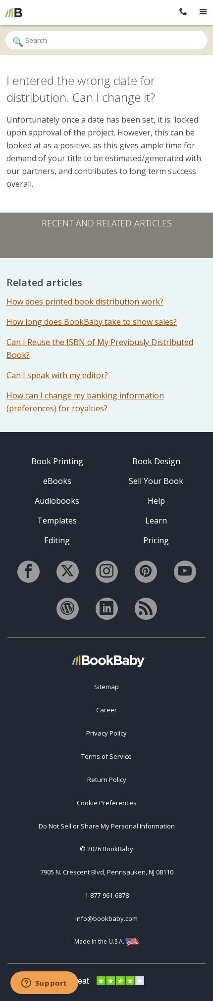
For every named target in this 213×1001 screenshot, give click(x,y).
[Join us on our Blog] (67, 609)
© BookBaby (106, 848)
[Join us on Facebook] (28, 572)
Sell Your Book (156, 481)
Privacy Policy (106, 733)
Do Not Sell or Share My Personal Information (107, 826)
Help (156, 500)
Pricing (156, 540)
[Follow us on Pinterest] (146, 572)
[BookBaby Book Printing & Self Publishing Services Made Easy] (109, 660)
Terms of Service (106, 756)
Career (106, 709)
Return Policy (106, 779)
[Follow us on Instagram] (107, 572)
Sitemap (106, 686)
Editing (57, 540)
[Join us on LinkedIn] (107, 609)
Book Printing (57, 461)
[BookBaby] (13, 12)
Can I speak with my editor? (57, 375)
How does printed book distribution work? (84, 301)
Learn (156, 520)
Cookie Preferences (107, 802)
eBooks (57, 481)
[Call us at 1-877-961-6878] (183, 12)
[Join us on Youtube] (185, 572)
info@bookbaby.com (106, 918)
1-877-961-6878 (107, 895)
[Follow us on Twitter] (67, 572)
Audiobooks (57, 500)
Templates (57, 520)
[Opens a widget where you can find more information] (44, 983)
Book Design (156, 461)
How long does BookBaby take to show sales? (91, 321)
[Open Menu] (203, 12)
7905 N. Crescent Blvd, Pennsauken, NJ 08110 (106, 872)
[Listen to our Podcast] (146, 609)
